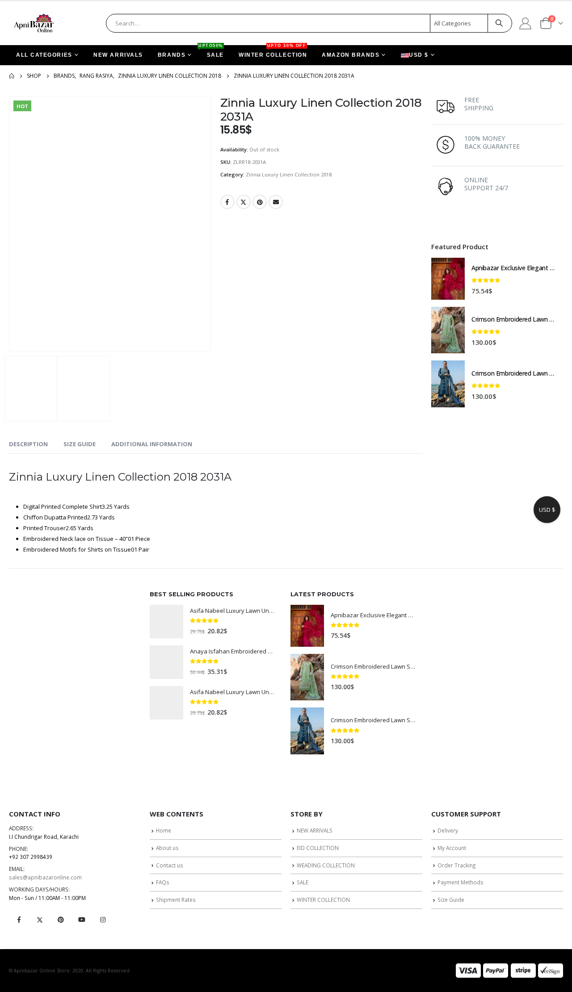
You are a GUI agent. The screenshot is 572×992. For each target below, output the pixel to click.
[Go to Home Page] (11, 76)
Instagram (103, 920)
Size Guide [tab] (79, 444)
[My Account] (525, 23)
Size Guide (450, 899)
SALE (212, 51)
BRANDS (171, 55)
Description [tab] (28, 444)
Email (276, 202)
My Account (451, 847)
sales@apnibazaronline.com (45, 877)
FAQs (162, 882)
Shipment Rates (176, 899)
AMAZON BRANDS (350, 55)
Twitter (243, 202)
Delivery (447, 830)
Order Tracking (456, 865)
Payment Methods (460, 882)
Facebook (227, 202)
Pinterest (259, 202)
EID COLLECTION (318, 847)
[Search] (499, 23)
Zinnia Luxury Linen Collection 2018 (289, 174)
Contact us (169, 865)
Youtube (82, 920)
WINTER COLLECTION (273, 51)
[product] (448, 279)
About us (167, 847)
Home (163, 830)
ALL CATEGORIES (44, 55)
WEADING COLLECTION (326, 865)
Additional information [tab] (151, 444)
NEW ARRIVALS (118, 55)
